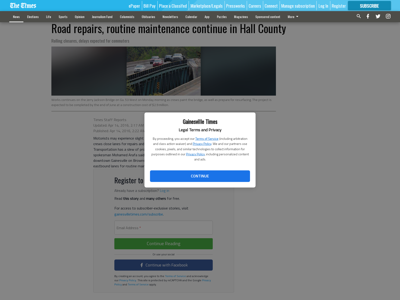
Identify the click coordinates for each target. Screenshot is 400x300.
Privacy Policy (202, 143)
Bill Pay (150, 6)
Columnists (127, 16)
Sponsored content (267, 16)
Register (339, 6)
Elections (33, 16)
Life (48, 16)
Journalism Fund (102, 16)
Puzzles (222, 16)
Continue (200, 176)
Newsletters (170, 16)
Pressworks (235, 6)
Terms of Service (207, 138)
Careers (255, 6)
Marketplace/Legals (207, 6)
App (207, 16)
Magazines (241, 16)
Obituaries (148, 16)
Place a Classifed (173, 6)
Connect (271, 6)
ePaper (134, 6)
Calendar (191, 16)
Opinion (79, 16)
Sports (63, 16)
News (16, 16)
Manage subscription (298, 6)
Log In (323, 6)
